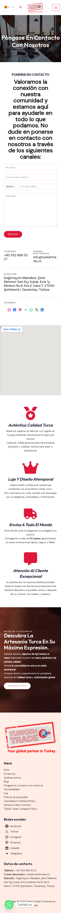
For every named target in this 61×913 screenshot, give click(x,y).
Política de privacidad (16, 797)
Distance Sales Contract (17, 805)
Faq (6, 793)
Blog (6, 781)
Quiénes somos (12, 777)
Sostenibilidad (12, 789)
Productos (9, 773)
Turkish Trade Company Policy (20, 808)
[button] (20, 7)
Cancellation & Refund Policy (19, 801)
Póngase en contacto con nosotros (23, 785)
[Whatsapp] (9, 904)
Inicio (6, 769)
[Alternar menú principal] (56, 7)
